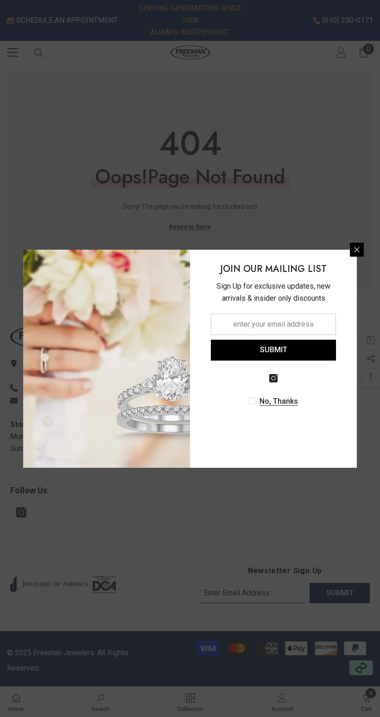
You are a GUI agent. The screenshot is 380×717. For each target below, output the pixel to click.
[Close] (357, 250)
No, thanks (279, 401)
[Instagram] (273, 378)
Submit (273, 349)
